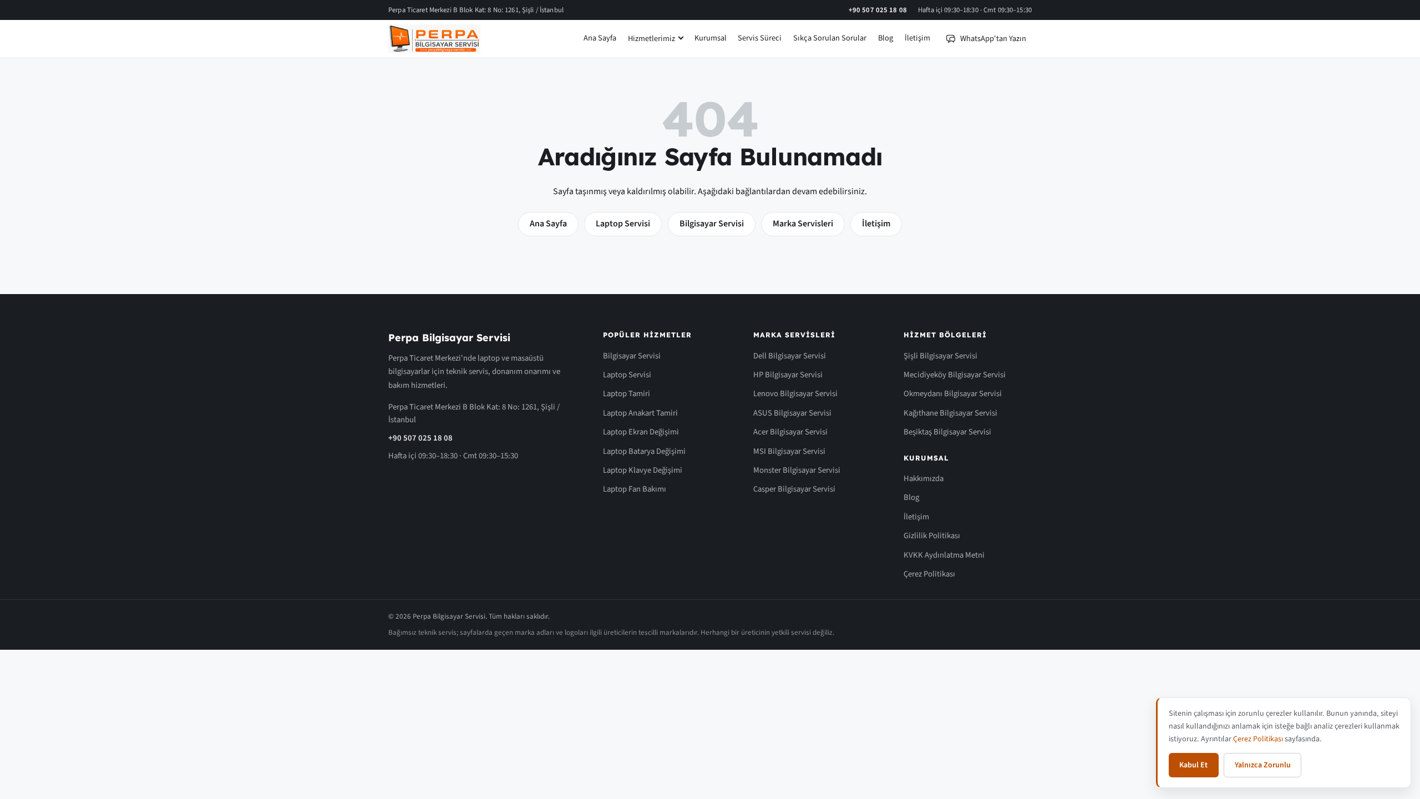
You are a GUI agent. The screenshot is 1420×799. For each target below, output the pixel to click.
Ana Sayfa (600, 38)
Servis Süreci (760, 38)
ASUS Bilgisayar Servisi (792, 413)
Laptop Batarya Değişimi (644, 451)
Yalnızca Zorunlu (1263, 765)
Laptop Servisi (623, 224)
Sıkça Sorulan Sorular (829, 38)
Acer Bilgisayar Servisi (790, 432)
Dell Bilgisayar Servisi (789, 356)
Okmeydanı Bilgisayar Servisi (953, 394)
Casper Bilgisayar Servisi (794, 489)
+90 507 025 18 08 (878, 10)
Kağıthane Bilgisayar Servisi (950, 413)
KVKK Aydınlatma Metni (944, 555)
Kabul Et (1193, 765)
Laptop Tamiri (626, 394)
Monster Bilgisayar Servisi (796, 470)
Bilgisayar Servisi (711, 224)
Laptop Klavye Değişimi (642, 470)
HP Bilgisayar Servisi (788, 375)
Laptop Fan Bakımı (634, 489)
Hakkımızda (924, 478)
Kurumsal (710, 38)
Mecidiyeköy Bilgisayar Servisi (955, 375)
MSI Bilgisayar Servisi (789, 451)
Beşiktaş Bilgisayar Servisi (947, 432)
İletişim (917, 38)
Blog (885, 38)
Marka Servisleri (803, 224)
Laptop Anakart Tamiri (640, 413)
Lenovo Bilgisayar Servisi (795, 394)
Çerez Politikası (929, 574)
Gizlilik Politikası (932, 536)
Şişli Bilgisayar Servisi (940, 356)
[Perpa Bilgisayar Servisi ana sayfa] (434, 38)
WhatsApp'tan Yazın (993, 38)
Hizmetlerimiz (651, 38)
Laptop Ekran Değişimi (641, 432)
